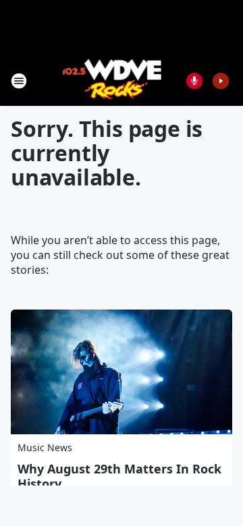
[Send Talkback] (194, 81)
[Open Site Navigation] (19, 81)
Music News (45, 447)
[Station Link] (112, 81)
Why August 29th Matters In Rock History (119, 476)
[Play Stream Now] (221, 81)
